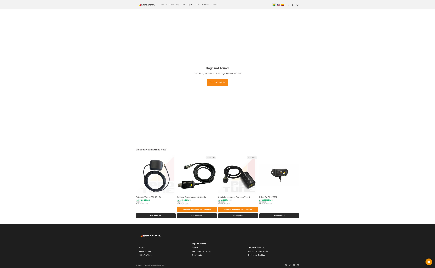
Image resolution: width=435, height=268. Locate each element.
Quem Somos (145, 251)
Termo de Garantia (256, 247)
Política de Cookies (256, 255)
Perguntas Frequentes (201, 251)
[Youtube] (293, 265)
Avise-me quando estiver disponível (197, 209)
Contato (195, 247)
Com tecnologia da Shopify (156, 265)
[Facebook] (285, 265)
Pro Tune (144, 265)
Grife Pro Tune (145, 255)
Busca (141, 247)
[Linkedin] (297, 265)
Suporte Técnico (199, 244)
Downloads (197, 255)
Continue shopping (218, 82)
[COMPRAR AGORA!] (172, 191)
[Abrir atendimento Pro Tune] (428, 261)
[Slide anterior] (180, 174)
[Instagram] (289, 265)
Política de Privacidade (258, 251)
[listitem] (274, 4)
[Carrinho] (297, 4)
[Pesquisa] (287, 4)
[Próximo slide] (213, 174)
